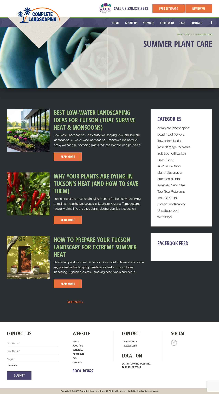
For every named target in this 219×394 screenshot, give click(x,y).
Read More (68, 156)
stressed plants (168, 179)
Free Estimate (168, 8)
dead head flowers (170, 134)
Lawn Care (165, 160)
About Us (78, 345)
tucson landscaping (171, 204)
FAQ (74, 358)
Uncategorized (167, 210)
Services (78, 350)
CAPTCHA (12, 365)
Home (76, 341)
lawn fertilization (169, 166)
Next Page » (75, 302)
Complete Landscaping (39, 15)
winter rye (164, 217)
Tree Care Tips (167, 198)
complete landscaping (173, 128)
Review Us (198, 8)
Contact (77, 362)
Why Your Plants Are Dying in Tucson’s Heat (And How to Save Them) (96, 183)
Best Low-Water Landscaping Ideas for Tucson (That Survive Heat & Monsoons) (95, 120)
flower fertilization (170, 141)
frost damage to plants (174, 147)
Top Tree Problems (171, 191)
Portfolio (78, 354)
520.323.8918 (137, 8)
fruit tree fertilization (171, 153)
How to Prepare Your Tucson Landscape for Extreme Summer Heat (95, 247)
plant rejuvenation (170, 172)
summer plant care (171, 185)
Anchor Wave (152, 391)
